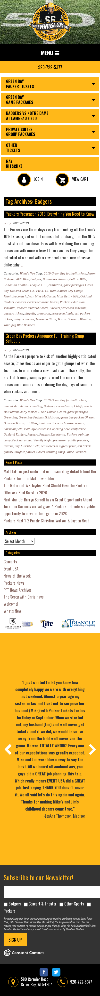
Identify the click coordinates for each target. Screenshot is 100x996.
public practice (78, 440)
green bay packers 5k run (77, 417)
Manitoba (10, 296)
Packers (20, 302)
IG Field (37, 291)
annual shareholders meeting (23, 406)
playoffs (30, 313)
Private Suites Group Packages (20, 131)
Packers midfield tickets (32, 308)
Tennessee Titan (45, 319)
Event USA (11, 569)
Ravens (8, 446)
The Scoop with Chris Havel (24, 597)
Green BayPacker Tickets (20, 83)
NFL (76, 296)
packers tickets (13, 313)
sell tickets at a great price (58, 446)
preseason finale (62, 313)
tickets (40, 452)
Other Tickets (13, 147)
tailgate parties (24, 319)
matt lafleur (25, 296)
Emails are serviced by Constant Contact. (63, 929)
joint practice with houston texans (61, 423)
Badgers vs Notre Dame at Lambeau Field (27, 115)
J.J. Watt (50, 291)
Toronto (73, 319)
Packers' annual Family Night (32, 440)
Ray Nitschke (14, 163)
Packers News (14, 583)
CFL (44, 285)
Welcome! (11, 604)
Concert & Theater (43, 904)
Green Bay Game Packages (19, 99)
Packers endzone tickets (42, 302)
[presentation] (7, 749)
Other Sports (74, 904)
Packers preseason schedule (68, 308)
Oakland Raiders (15, 434)
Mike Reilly (64, 296)
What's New (27, 273)
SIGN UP (15, 939)
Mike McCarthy (45, 296)
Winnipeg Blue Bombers (19, 325)
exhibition (55, 285)
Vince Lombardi (77, 452)
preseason (43, 313)
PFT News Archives (18, 590)
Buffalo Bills (77, 279)
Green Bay (10, 417)
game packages (74, 285)
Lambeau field (13, 429)
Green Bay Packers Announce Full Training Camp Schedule (45, 338)
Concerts (10, 562)
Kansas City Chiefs (70, 291)
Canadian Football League (22, 285)
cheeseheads (64, 406)
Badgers (35, 279)
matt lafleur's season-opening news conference (55, 429)
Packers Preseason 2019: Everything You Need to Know (50, 214)
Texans (62, 319)
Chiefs (78, 406)
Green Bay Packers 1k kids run (39, 417)
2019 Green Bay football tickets (65, 273)
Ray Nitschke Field (27, 446)
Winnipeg (86, 319)
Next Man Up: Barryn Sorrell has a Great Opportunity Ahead (48, 500)
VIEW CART (79, 179)
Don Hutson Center (53, 412)
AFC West (22, 279)
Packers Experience (52, 434)
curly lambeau (29, 412)
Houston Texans (20, 291)
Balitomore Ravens (55, 279)
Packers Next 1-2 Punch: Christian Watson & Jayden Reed (46, 521)
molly (7, 223)
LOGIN (38, 179)
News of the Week (17, 576)
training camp (55, 452)
